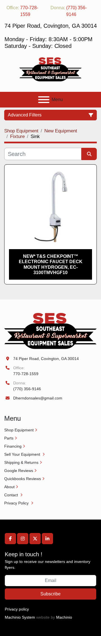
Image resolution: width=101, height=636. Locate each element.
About (9, 487)
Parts (8, 438)
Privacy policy (17, 609)
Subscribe (50, 593)
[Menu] (43, 99)
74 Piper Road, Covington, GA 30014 (46, 358)
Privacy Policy (17, 503)
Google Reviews (18, 470)
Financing (13, 446)
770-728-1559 (29, 11)
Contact (11, 495)
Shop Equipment (19, 430)
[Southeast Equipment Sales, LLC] (50, 330)
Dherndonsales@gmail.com (37, 398)
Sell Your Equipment (22, 454)
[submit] (89, 154)
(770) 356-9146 (76, 11)
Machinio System (20, 617)
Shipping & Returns (21, 462)
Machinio (64, 617)
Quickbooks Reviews (22, 478)
